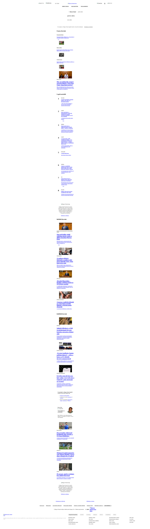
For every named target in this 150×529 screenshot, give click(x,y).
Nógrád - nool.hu (111, 520)
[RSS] (72, 403)
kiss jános (62, 97)
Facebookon (69, 397)
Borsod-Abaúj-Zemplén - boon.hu (73, 522)
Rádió (114, 514)
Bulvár (101, 514)
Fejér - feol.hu (91, 519)
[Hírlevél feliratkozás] (59, 403)
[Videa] (67, 403)
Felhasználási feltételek (67, 505)
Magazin (95, 514)
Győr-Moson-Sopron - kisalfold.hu (94, 520)
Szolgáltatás (108, 514)
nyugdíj (62, 110)
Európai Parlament (60, 350)
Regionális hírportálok (73, 514)
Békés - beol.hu (70, 520)
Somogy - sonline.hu (112, 522)
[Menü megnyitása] (109, 3)
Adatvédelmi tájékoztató (57, 505)
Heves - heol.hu (91, 523)
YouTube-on (65, 400)
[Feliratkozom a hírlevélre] (49, 3)
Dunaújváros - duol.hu (92, 517)
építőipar (62, 164)
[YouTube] (69, 403)
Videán (61, 400)
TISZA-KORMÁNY (84, 6)
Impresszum (42, 505)
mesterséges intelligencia (61, 373)
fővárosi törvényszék (60, 299)
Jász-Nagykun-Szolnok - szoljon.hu (114, 517)
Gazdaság (88, 514)
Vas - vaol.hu (131, 519)
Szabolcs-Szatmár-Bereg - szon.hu (114, 523)
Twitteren (61, 398)
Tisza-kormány (59, 255)
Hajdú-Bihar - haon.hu (92, 522)
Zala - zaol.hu (131, 522)
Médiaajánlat (48, 505)
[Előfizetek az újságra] (99, 3)
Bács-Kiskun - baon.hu (71, 517)
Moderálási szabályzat (99, 505)
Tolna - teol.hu (132, 517)
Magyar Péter (59, 47)
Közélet (81, 514)
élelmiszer (58, 325)
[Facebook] (61, 403)
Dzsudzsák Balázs (60, 34)
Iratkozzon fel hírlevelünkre (64, 395)
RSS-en (69, 400)
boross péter (63, 151)
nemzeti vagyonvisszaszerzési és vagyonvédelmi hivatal (65, 231)
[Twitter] (65, 403)
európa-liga (58, 450)
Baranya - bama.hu (71, 519)
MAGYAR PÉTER (74, 6)
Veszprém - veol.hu (132, 520)
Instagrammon (70, 399)
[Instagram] (63, 403)
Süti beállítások (107, 505)
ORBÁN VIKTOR (65, 6)
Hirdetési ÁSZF (90, 505)
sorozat (58, 471)
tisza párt (62, 189)
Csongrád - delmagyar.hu (71, 523)
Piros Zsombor (59, 430)
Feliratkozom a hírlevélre (88, 26)
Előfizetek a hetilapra (65, 215)
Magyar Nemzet (73, 11)
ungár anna (58, 278)
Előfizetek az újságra (90, 501)
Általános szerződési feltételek (79, 505)
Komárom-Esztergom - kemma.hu (114, 519)
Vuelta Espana (59, 59)
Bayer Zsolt (60, 407)
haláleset (62, 124)
